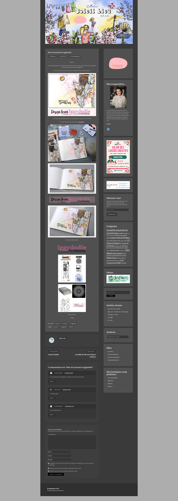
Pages (109, 257)
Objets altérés (123, 255)
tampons (71, 327)
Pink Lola (52, 56)
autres (121, 233)
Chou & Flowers (123, 237)
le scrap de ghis (58, 373)
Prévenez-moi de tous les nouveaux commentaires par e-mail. (65, 468)
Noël (118, 255)
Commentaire (52, 434)
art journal (55, 327)
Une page (110, 317)
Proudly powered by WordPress (55, 490)
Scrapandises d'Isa (53, 488)
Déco (108, 247)
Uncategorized (111, 263)
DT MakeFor (117, 246)
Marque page (114, 250)
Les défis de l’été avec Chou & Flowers (85, 356)
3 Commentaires (75, 56)
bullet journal (111, 235)
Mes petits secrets (122, 250)
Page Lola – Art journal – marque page (118, 311)
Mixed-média (117, 253)
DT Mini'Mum (124, 246)
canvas (120, 235)
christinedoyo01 (58, 406)
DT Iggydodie (73, 323)
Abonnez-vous (112, 214)
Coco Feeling (109, 240)
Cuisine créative (123, 240)
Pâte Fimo (113, 260)
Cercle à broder (53, 354)
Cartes (113, 237)
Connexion (110, 351)
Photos (114, 258)
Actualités (111, 230)
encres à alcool (112, 247)
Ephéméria (110, 381)
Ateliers (116, 233)
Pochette (119, 258)
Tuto (122, 260)
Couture (115, 240)
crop (118, 240)
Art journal (64, 323)
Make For (110, 386)
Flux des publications (113, 354)
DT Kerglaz (110, 246)
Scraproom (117, 260)
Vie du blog (123, 263)
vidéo (119, 263)
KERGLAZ (110, 383)
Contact (109, 124)
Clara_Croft (57, 389)
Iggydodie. (81, 122)
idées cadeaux (125, 247)
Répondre (51, 381)
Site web (50, 459)
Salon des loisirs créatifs (114, 309)
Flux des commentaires (114, 357)
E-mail (50, 456)
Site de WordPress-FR (113, 360)
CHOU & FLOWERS (112, 378)
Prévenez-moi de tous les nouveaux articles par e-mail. (63, 471)
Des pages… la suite (113, 314)
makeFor (108, 250)
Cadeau (116, 235)
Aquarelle (57, 323)
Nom (49, 452)
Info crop (110, 320)
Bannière (126, 233)
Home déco (118, 247)
